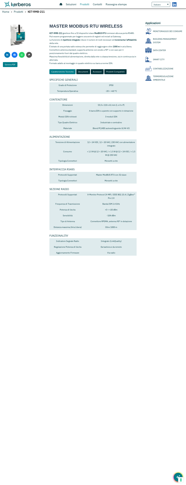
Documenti (83, 71)
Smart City (158, 59)
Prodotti (18, 11)
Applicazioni (153, 23)
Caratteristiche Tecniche (62, 71)
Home (5, 11)
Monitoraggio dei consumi (167, 31)
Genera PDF (10, 64)
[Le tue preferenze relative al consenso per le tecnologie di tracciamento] (181, 480)
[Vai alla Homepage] (61, 4)
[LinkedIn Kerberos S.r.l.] (175, 4)
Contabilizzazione (163, 68)
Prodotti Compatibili (115, 71)
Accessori (97, 71)
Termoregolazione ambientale (163, 78)
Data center (159, 50)
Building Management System (165, 41)
